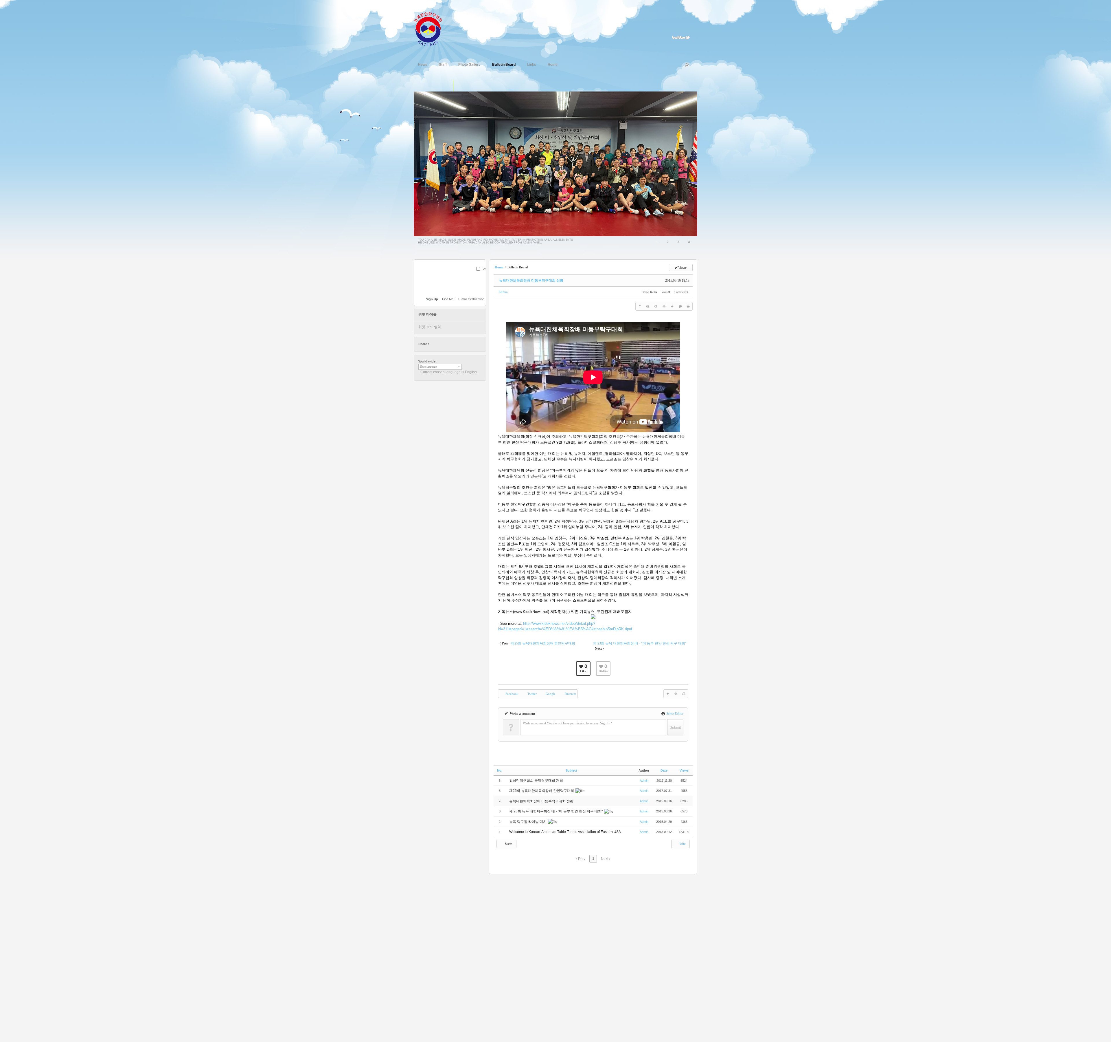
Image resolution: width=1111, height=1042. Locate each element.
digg (450, 344)
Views (684, 770)
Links (531, 65)
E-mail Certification (471, 299)
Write (682, 843)
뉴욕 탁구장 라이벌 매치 (528, 822)
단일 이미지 (447, 85)
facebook (439, 344)
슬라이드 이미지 (459, 85)
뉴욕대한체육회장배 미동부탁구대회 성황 (531, 281)
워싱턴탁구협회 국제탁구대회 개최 (536, 781)
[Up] (664, 306)
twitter (433, 344)
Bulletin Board (504, 65)
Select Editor (674, 713)
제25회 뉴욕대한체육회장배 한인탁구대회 (542, 791)
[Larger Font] (648, 306)
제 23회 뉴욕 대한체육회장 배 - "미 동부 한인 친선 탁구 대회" (556, 811)
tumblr (466, 344)
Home (553, 65)
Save (485, 269)
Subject (571, 770)
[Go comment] (680, 306)
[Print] (688, 306)
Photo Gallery (469, 65)
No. (499, 770)
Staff (443, 65)
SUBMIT (482, 276)
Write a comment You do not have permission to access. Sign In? (567, 723)
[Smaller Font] (656, 306)
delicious (444, 344)
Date (664, 770)
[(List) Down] (672, 306)
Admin (503, 292)
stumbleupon (455, 344)
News (422, 65)
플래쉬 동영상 (471, 85)
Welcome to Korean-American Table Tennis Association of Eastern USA (565, 832)
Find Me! (448, 299)
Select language (428, 366)
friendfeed (461, 344)
